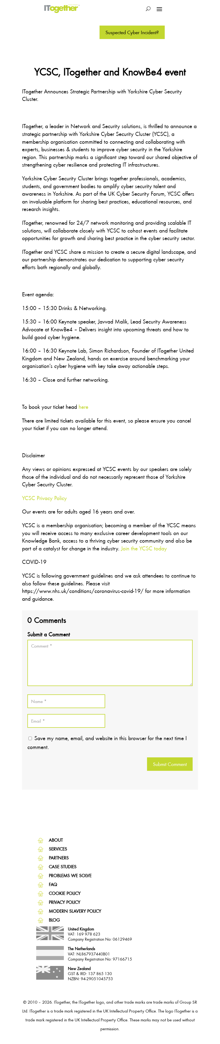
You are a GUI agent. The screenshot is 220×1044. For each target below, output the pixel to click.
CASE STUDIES (62, 866)
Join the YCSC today (144, 548)
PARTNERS (59, 858)
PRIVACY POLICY (64, 902)
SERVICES (58, 849)
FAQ (53, 884)
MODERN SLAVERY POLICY (75, 911)
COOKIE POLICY (64, 893)
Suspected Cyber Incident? (132, 32)
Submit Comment (170, 764)
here (83, 406)
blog (54, 920)
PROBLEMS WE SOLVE (70, 875)
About (56, 840)
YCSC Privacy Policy (45, 498)
